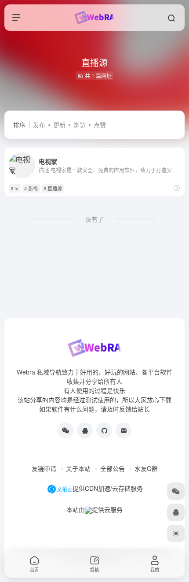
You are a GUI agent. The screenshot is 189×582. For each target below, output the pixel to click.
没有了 (94, 219)
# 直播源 (53, 188)
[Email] (123, 430)
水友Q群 (146, 468)
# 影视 (31, 188)
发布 (39, 124)
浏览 (79, 124)
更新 (59, 124)
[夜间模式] (176, 533)
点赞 (100, 124)
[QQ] (85, 430)
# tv (14, 188)
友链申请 (44, 468)
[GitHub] (104, 430)
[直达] (176, 188)
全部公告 (112, 468)
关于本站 (78, 468)
